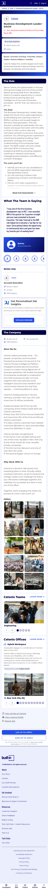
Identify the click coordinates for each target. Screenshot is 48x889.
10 (43, 703)
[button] (7, 258)
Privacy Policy (24, 862)
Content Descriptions (10, 787)
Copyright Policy (24, 858)
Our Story (6, 774)
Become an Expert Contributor (14, 801)
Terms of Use (24, 865)
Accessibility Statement (24, 854)
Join (36, 3)
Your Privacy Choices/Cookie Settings (24, 869)
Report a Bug (7, 820)
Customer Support (9, 811)
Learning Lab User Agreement (24, 851)
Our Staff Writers (9, 783)
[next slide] (12, 630)
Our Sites (5, 843)
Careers (5, 778)
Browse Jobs (7, 828)
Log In (43, 3)
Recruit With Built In (10, 797)
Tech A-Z (5, 833)
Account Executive (13, 283)
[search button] (31, 3)
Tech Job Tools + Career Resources (16, 824)
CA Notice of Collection (24, 873)
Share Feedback (8, 815)
